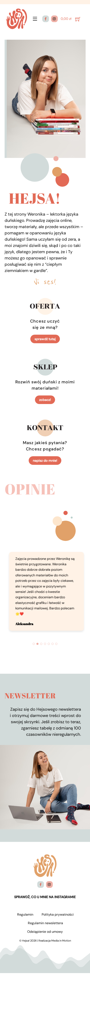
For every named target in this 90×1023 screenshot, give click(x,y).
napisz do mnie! (45, 460)
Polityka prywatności (58, 908)
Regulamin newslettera (45, 916)
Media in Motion (61, 934)
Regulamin (25, 908)
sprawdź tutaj (45, 339)
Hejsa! (26, 934)
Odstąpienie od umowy (45, 925)
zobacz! (45, 400)
